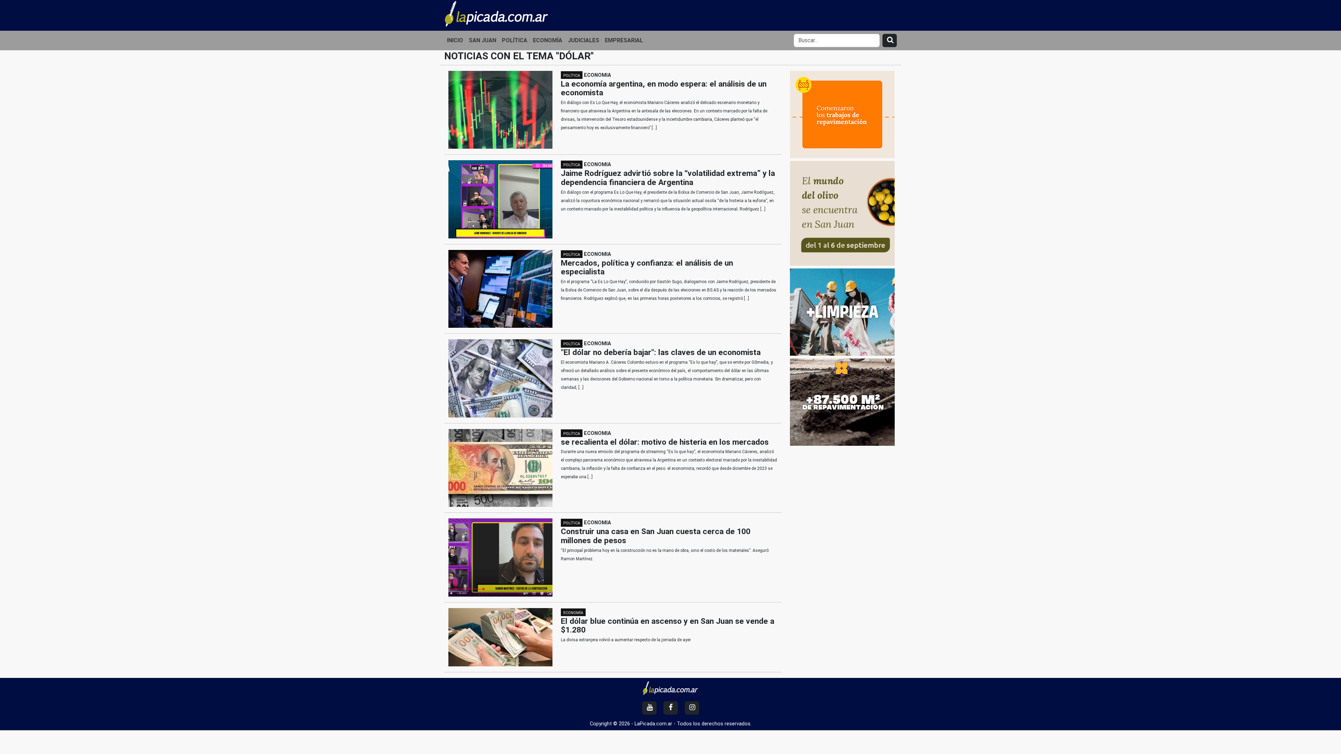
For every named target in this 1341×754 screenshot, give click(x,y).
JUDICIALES (583, 40)
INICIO (455, 40)
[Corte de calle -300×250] (842, 114)
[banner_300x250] (842, 401)
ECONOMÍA (547, 40)
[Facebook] (671, 708)
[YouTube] (649, 708)
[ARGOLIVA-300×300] (842, 212)
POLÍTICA (514, 40)
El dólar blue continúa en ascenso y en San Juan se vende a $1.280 (667, 625)
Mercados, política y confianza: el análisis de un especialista (647, 267)
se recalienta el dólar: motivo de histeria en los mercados (665, 442)
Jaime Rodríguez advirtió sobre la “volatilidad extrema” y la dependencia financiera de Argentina (668, 178)
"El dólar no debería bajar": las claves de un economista (661, 352)
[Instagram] (692, 708)
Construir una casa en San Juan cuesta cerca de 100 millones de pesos (655, 536)
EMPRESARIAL (624, 40)
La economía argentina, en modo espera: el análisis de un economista (664, 88)
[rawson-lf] (842, 311)
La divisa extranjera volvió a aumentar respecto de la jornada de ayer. (626, 639)
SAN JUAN (482, 40)
